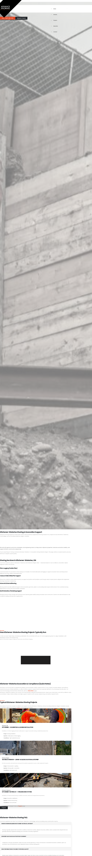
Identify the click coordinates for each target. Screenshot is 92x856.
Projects (55, 20)
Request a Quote (21, 18)
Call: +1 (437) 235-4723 (8, 18)
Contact (55, 31)
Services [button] (55, 14)
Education (55, 26)
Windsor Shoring (56, 38)
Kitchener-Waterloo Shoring (58, 36)
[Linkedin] (70, 8)
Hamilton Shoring (56, 35)
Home (54, 8)
